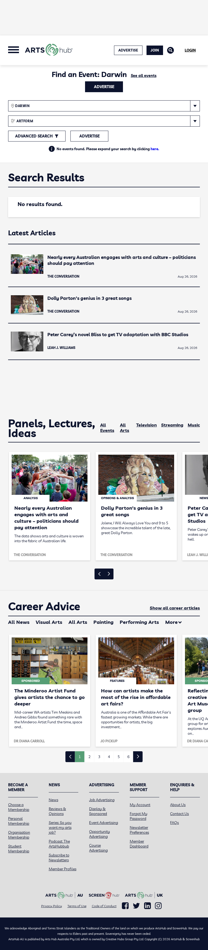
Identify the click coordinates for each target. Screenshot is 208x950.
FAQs (174, 822)
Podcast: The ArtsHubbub (59, 844)
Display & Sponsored (98, 811)
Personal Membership (18, 821)
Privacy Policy (51, 906)
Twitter (136, 906)
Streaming (172, 425)
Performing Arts (139, 622)
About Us (178, 804)
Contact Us (179, 813)
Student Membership (18, 848)
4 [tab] (109, 756)
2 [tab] (89, 756)
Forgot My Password (138, 816)
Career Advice (44, 606)
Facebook (125, 905)
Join (155, 50)
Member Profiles (62, 868)
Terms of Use (76, 906)
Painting (103, 622)
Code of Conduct (104, 906)
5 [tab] (119, 756)
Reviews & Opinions (57, 811)
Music (194, 425)
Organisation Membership (19, 835)
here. (155, 149)
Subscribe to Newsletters (59, 857)
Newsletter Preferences (139, 830)
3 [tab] (99, 756)
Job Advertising (102, 799)
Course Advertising (98, 848)
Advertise (104, 86)
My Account (140, 804)
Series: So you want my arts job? (60, 827)
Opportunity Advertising (99, 834)
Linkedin (147, 905)
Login (190, 50)
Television (146, 425)
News (53, 799)
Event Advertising (103, 822)
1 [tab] (80, 756)
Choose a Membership (18, 807)
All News (19, 622)
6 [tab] (128, 756)
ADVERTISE (128, 50)
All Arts (124, 427)
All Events (107, 427)
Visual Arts (49, 622)
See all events (144, 75)
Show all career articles (175, 608)
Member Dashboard (139, 844)
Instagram (158, 905)
